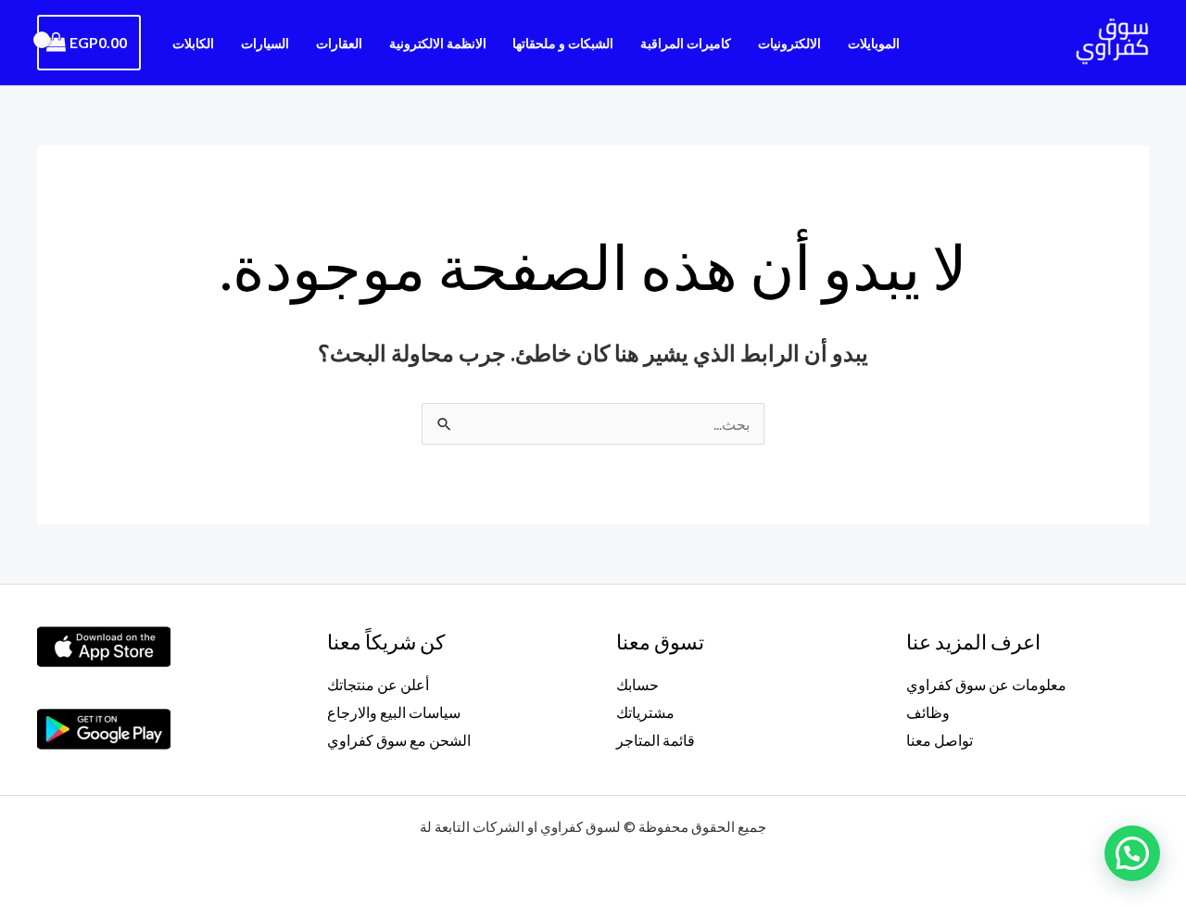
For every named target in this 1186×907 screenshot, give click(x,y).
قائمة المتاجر (655, 740)
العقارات (339, 43)
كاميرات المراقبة (685, 43)
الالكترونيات (789, 43)
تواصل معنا (939, 740)
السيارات (265, 43)
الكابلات (193, 43)
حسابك (637, 684)
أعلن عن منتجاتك (378, 684)
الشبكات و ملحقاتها (562, 43)
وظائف (928, 712)
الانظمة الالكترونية (437, 43)
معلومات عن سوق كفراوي (986, 684)
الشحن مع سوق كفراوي (399, 740)
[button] (1132, 853)
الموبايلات (874, 43)
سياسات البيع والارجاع (394, 712)
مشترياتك (645, 712)
